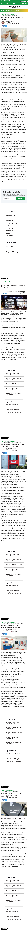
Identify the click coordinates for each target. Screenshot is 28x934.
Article (6, 14)
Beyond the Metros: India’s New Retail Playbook (13, 246)
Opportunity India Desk (12, 288)
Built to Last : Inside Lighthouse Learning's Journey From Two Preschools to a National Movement (14, 251)
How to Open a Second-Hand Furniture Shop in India (12, 214)
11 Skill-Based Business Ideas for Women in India (13, 234)
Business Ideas (12, 14)
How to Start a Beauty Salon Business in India (12, 229)
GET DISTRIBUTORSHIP (23, 3)
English (21, 1)
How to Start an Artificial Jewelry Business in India (13, 219)
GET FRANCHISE (14, 3)
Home (2, 14)
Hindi (26, 1)
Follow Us (23, 24)
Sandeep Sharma (11, 21)
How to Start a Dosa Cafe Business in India (14, 224)
